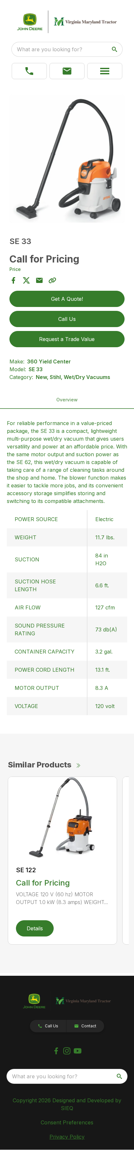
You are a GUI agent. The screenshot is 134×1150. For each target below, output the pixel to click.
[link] (29, 71)
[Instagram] (67, 1051)
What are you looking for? (49, 49)
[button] (67, 71)
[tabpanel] (67, 160)
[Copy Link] (52, 280)
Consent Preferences (67, 1122)
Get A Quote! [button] (67, 299)
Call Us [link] (67, 319)
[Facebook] (56, 1051)
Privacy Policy (67, 1136)
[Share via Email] (39, 280)
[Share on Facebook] (13, 280)
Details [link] (35, 928)
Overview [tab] (67, 399)
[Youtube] (78, 1051)
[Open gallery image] (67, 159)
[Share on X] (26, 280)
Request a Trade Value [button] (67, 339)
